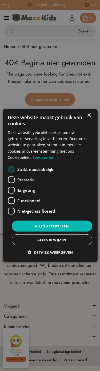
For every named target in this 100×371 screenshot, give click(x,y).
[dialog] (49, 185)
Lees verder (43, 157)
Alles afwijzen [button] (51, 239)
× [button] (89, 115)
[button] (50, 252)
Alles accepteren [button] (52, 225)
